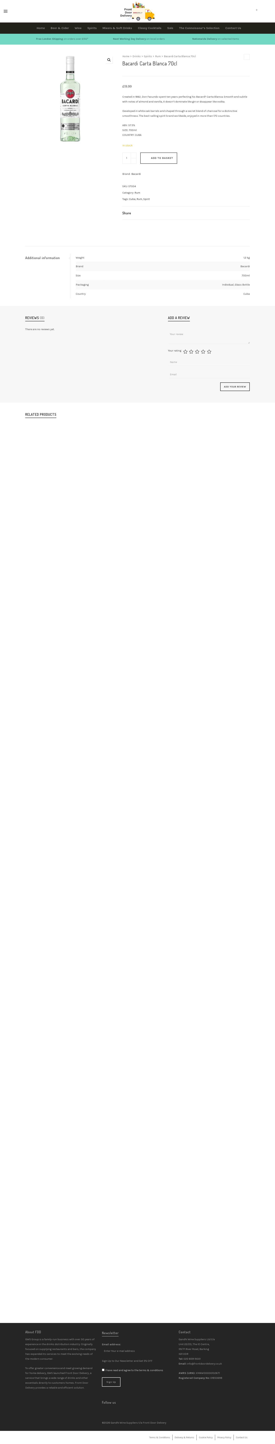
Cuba (132, 199)
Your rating (174, 350)
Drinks (136, 56)
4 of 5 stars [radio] (203, 351)
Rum (158, 56)
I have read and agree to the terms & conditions (134, 1370)
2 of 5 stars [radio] (191, 351)
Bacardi (136, 174)
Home (125, 56)
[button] (109, 60)
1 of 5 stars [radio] (186, 351)
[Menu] (5, 11)
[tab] (47, 258)
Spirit (146, 199)
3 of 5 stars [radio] (197, 351)
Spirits (148, 56)
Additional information (42, 258)
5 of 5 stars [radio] (209, 351)
